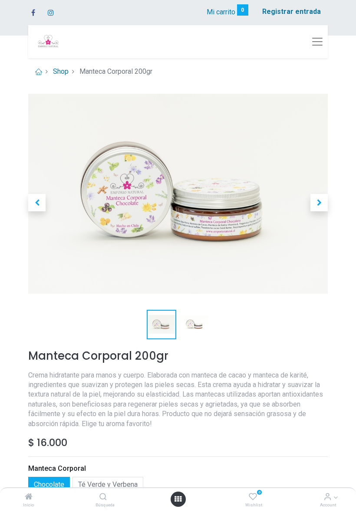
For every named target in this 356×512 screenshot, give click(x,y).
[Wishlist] (253, 497)
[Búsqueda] (103, 497)
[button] (37, 202)
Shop (61, 71)
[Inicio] (29, 497)
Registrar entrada (291, 11)
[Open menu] (178, 499)
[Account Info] (327, 497)
